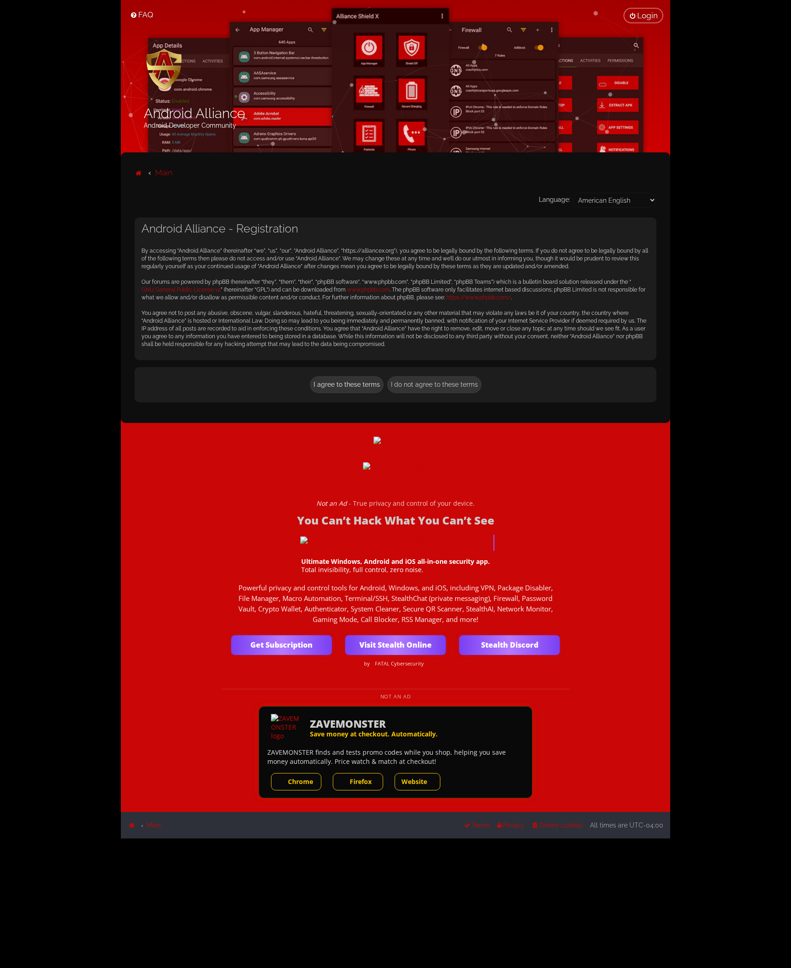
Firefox (361, 781)
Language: (554, 199)
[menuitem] (142, 15)
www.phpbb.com (368, 290)
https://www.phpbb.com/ (478, 297)
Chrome (300, 781)
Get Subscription (281, 645)
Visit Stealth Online (395, 645)
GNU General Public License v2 (181, 290)
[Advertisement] (395, 902)
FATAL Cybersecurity (399, 663)
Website (414, 781)
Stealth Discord (509, 645)
